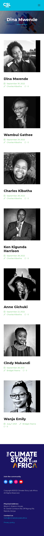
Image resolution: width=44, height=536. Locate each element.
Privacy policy (9, 522)
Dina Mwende (16, 79)
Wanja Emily (15, 419)
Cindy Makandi (17, 363)
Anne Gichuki (16, 307)
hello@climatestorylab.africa (15, 518)
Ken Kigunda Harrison (15, 249)
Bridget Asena (13, 370)
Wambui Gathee (18, 135)
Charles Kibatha (14, 86)
